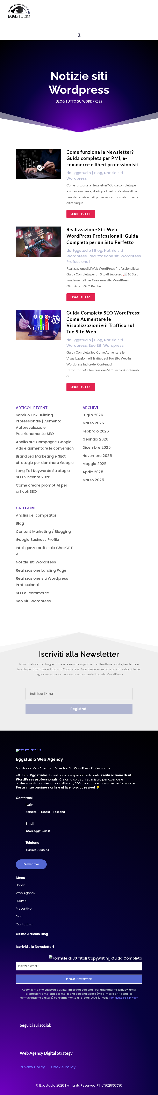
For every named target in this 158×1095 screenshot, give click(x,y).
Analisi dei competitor (36, 515)
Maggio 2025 (94, 463)
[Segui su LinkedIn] (39, 1039)
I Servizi (21, 900)
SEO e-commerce (32, 592)
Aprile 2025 (92, 471)
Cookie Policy (63, 1067)
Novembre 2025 (97, 455)
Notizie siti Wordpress (36, 562)
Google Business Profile (37, 539)
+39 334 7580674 (37, 850)
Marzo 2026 (93, 423)
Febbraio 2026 (95, 431)
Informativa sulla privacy (123, 998)
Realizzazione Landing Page (41, 570)
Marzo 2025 (93, 479)
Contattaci (24, 924)
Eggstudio (81, 172)
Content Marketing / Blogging (43, 531)
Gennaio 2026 (95, 439)
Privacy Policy (33, 1067)
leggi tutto (81, 213)
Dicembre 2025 (96, 447)
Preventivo (31, 864)
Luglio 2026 (92, 414)
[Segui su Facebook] (23, 1039)
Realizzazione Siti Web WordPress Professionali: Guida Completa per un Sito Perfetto (102, 236)
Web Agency (25, 893)
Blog (98, 172)
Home (20, 885)
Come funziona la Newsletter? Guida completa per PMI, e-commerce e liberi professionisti (102, 158)
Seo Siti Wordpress (106, 345)
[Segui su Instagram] (31, 1039)
